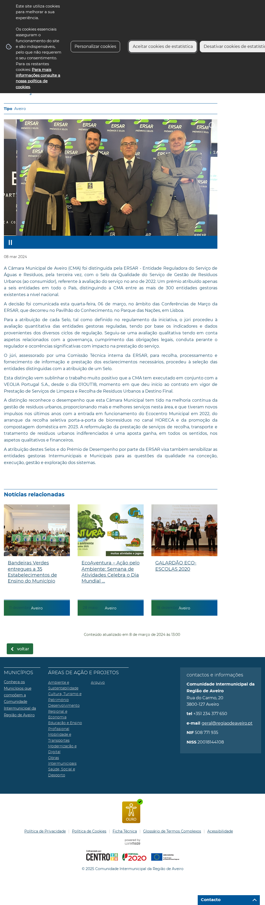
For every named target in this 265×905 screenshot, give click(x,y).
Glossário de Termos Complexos (172, 831)
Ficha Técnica (125, 831)
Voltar (23, 649)
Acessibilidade (220, 831)
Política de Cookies (89, 831)
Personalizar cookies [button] (95, 46)
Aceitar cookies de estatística (163, 46)
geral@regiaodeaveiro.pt (227, 723)
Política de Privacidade (45, 831)
